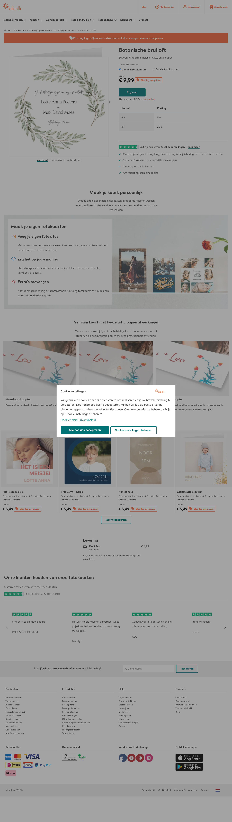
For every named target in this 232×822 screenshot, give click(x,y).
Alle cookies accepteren (85, 430)
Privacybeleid (87, 420)
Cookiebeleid (69, 420)
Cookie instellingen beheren (133, 430)
